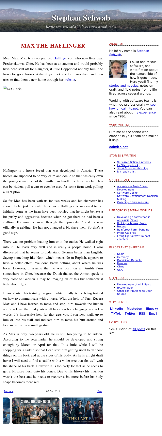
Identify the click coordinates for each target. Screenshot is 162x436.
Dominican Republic (129, 260)
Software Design (127, 192)
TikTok (116, 313)
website (69, 79)
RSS (142, 313)
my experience (145, 112)
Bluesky (152, 308)
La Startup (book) (128, 165)
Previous (8, 391)
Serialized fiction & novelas (134, 162)
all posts (139, 329)
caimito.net (118, 147)
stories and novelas (123, 85)
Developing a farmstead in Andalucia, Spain (133, 218)
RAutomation (125, 287)
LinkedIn (116, 308)
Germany (123, 257)
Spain (120, 253)
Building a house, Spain (132, 223)
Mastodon (134, 308)
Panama (122, 263)
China (120, 266)
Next (99, 391)
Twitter (130, 313)
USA (120, 269)
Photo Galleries (126, 232)
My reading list (126, 171)
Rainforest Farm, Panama (133, 229)
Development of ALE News (134, 284)
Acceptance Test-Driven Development (132, 188)
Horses (121, 226)
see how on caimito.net (132, 106)
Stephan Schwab (81, 17)
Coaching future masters (133, 202)
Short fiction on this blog (132, 168)
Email (153, 313)
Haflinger (60, 58)
